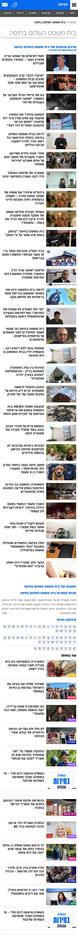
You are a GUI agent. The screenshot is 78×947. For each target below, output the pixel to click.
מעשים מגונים (33, 604)
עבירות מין (18, 604)
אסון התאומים (68, 613)
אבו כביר (71, 608)
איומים (5, 600)
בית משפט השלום (66, 604)
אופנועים (61, 608)
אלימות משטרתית (29, 608)
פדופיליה (7, 604)
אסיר (4, 613)
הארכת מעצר (45, 600)
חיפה (73, 600)
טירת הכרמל (49, 604)
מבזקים (46, 13)
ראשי (72, 13)
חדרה (14, 600)
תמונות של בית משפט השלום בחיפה (50, 586)
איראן (52, 608)
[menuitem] (60, 13)
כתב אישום (30, 600)
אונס (20, 600)
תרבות (7, 13)
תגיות (62, 5)
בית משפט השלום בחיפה (49, 22)
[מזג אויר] (15, 5)
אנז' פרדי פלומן (10, 608)
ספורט (32, 13)
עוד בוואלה (68, 655)
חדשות (60, 13)
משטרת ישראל (61, 600)
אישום (44, 608)
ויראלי (20, 13)
